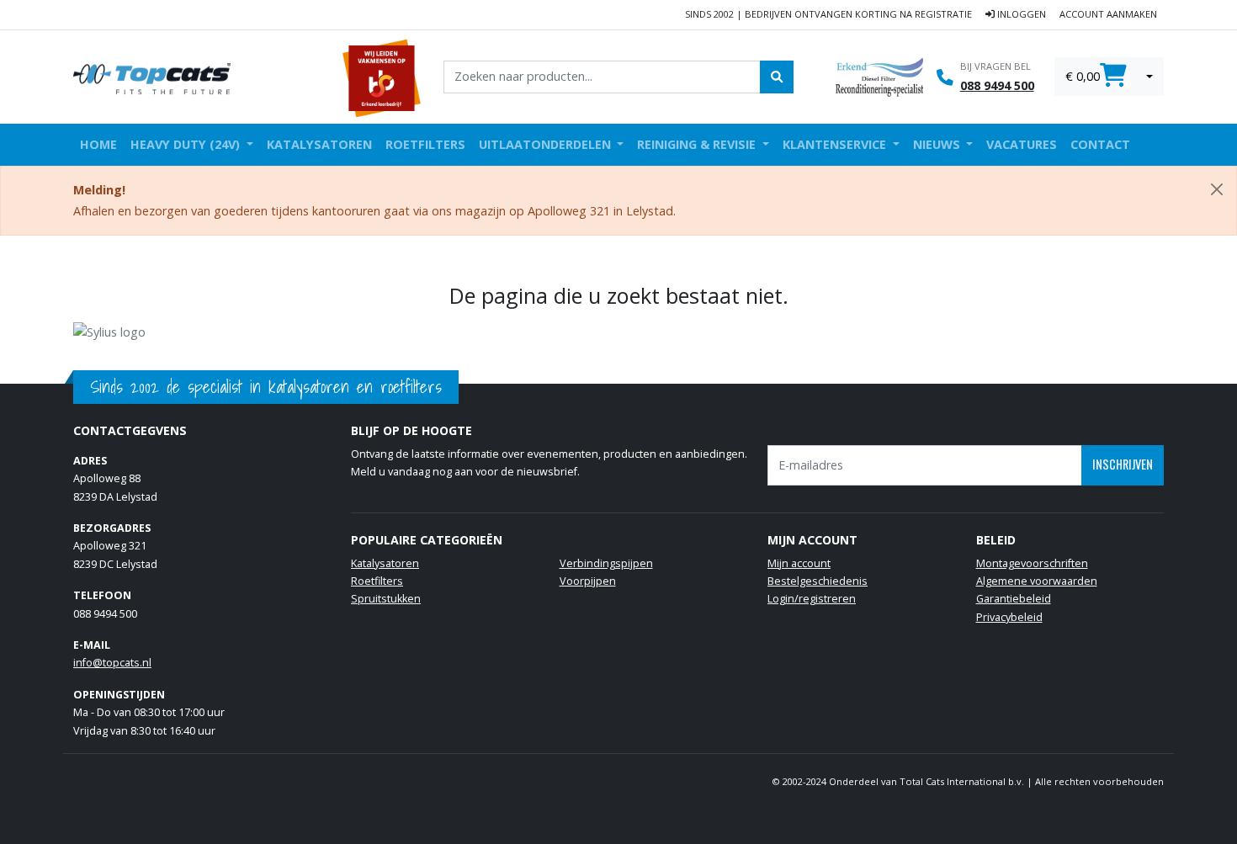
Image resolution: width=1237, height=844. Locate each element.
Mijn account (799, 563)
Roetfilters (425, 144)
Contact (1100, 144)
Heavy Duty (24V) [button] (186, 144)
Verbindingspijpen (606, 563)
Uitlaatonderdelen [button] (546, 144)
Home (98, 144)
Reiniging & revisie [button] (698, 144)
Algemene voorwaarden (1036, 581)
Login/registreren (811, 599)
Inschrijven (1122, 464)
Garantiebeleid (1013, 599)
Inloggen (1020, 14)
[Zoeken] (777, 77)
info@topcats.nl (112, 663)
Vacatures (1021, 144)
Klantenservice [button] (836, 144)
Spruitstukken (386, 599)
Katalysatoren (319, 144)
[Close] (1216, 189)
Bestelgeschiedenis (817, 581)
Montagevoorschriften (1032, 563)
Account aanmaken (1108, 14)
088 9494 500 (997, 85)
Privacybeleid (1009, 617)
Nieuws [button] (938, 144)
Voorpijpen (588, 581)
